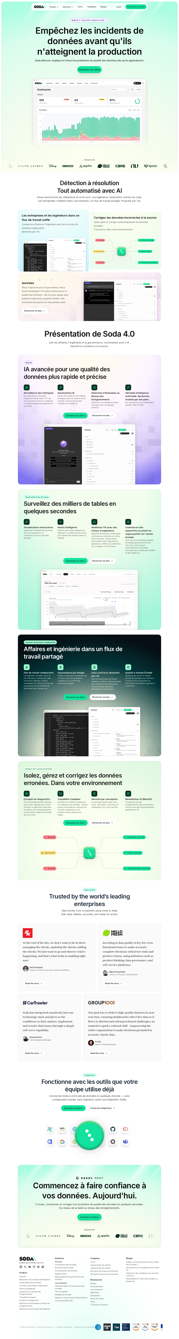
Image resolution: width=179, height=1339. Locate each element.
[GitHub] (34, 1266)
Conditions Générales (63, 1327)
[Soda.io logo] (39, 6)
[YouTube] (29, 1266)
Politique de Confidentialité (84, 1327)
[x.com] (25, 1266)
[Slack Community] (38, 1266)
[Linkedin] (20, 1266)
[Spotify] (42, 1266)
